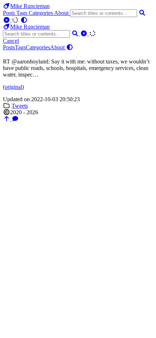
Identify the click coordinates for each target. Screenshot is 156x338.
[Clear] (7, 20)
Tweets (20, 106)
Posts (9, 13)
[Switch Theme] (24, 20)
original (13, 87)
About (62, 13)
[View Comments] (15, 119)
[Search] (142, 13)
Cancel (11, 41)
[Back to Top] (7, 119)
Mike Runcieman (30, 6)
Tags (22, 13)
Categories (41, 13)
